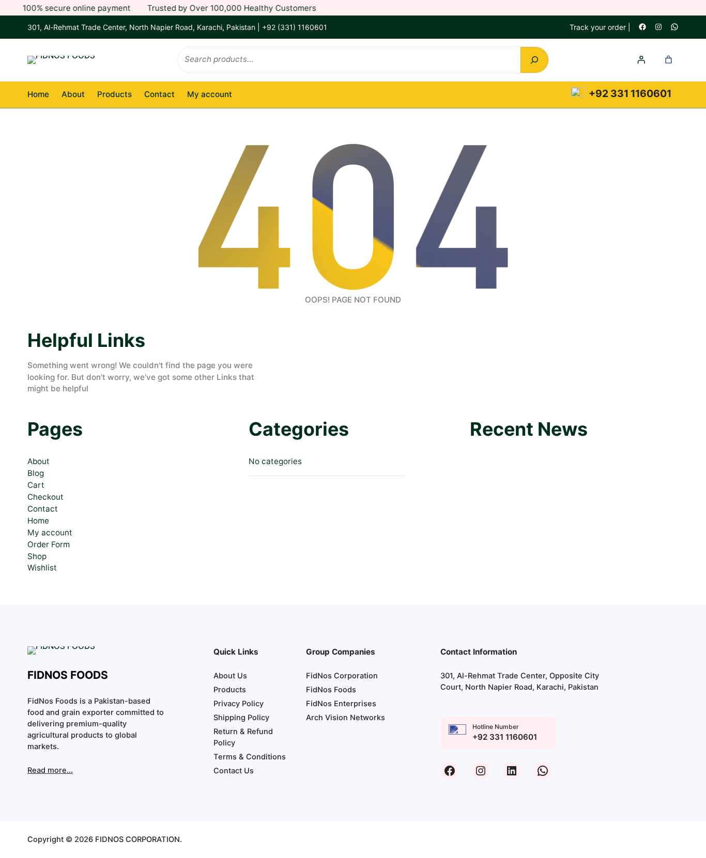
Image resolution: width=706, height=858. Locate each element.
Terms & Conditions (249, 756)
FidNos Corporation (342, 675)
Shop (37, 556)
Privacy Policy (238, 703)
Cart (35, 485)
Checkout (45, 497)
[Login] (641, 60)
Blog (35, 473)
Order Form (48, 544)
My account (49, 532)
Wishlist (42, 568)
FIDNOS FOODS (67, 675)
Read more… (50, 770)
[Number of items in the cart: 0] (669, 60)
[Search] (534, 60)
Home (38, 94)
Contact (42, 509)
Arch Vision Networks (345, 717)
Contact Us (233, 770)
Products (229, 689)
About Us (230, 675)
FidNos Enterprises (341, 703)
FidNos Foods (331, 689)
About (38, 461)
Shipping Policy (241, 717)
